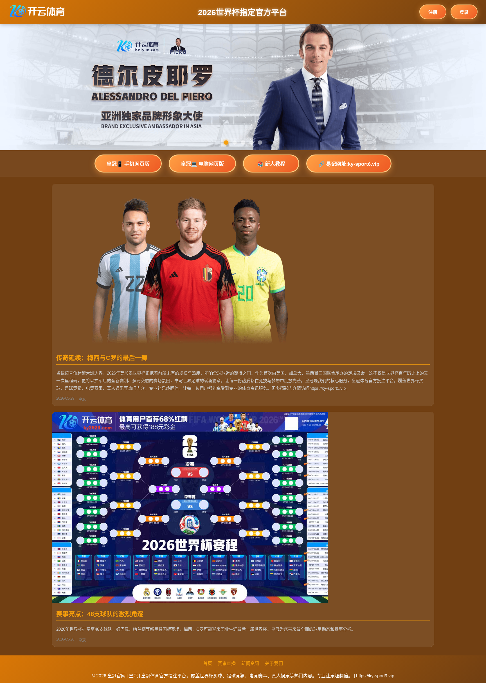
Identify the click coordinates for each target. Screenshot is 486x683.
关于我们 (274, 663)
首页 (207, 663)
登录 (464, 12)
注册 (432, 12)
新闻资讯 (250, 663)
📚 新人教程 (271, 164)
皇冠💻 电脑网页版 (202, 164)
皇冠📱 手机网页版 (128, 164)
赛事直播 (227, 663)
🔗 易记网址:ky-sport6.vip (348, 164)
